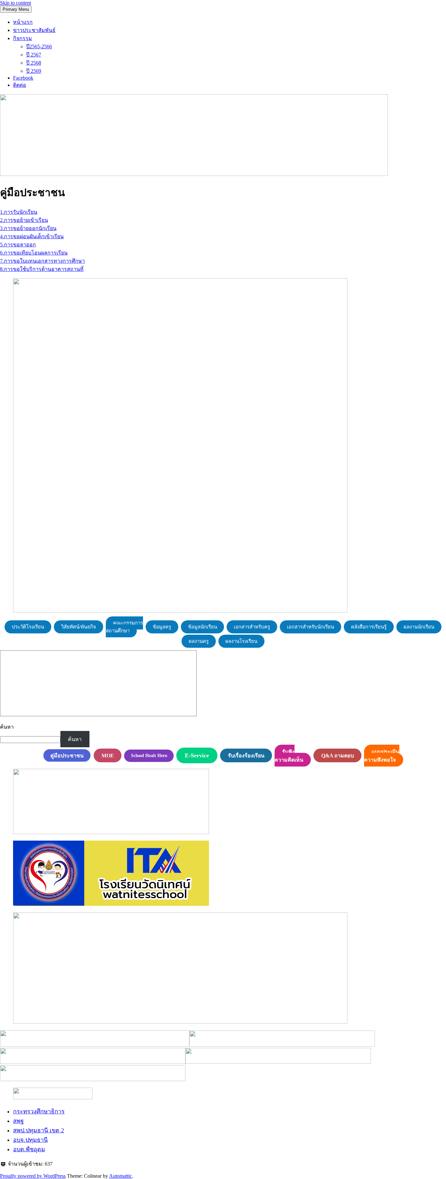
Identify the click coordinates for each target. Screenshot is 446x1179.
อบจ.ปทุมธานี (30, 1140)
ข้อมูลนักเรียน (202, 626)
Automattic (120, 1176)
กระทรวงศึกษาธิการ (39, 1111)
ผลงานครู (199, 641)
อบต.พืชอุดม (29, 1149)
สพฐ (18, 1121)
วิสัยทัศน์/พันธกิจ (78, 626)
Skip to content (15, 3)
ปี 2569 (33, 71)
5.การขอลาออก (18, 244)
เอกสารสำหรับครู (252, 626)
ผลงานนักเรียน (419, 626)
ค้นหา (7, 727)
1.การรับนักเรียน (18, 212)
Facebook (23, 78)
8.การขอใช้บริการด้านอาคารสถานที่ (42, 269)
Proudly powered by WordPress (33, 1176)
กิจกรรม (22, 38)
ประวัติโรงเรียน (28, 626)
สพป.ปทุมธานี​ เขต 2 (38, 1130)
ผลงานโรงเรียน (241, 641)
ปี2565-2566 (39, 46)
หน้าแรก (23, 22)
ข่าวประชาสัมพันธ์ (34, 30)
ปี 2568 (33, 63)
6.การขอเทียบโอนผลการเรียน (34, 253)
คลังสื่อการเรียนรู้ (369, 626)
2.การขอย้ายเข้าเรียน (24, 220)
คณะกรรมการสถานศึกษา (124, 626)
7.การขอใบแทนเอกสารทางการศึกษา (42, 261)
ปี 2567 (33, 54)
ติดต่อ (19, 85)
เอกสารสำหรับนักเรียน (310, 626)
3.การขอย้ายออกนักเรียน (28, 228)
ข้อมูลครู (162, 626)
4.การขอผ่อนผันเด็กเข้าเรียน (32, 236)
